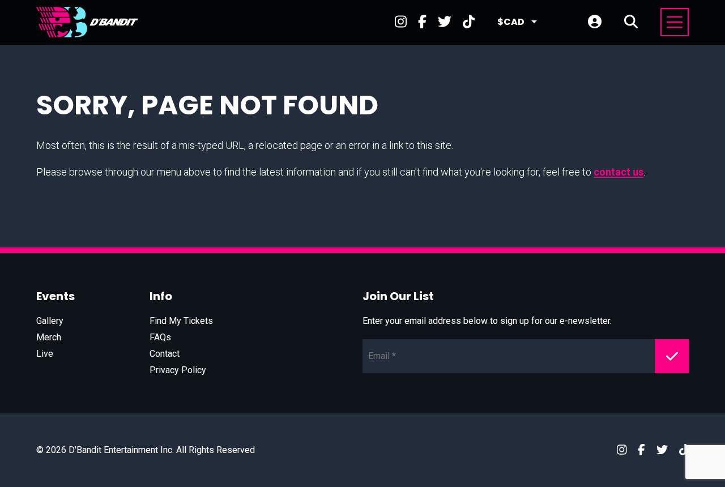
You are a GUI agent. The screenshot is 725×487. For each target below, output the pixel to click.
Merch (48, 337)
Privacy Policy (178, 370)
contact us (618, 172)
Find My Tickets (181, 320)
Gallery (49, 320)
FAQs (160, 337)
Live (44, 353)
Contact (165, 353)
